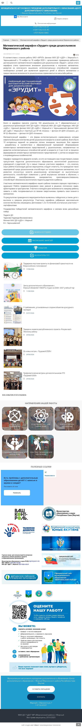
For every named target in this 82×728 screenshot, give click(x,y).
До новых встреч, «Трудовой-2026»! (37, 351)
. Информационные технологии (46, 725)
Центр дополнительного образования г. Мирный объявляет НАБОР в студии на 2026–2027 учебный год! (48, 286)
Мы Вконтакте (22, 17)
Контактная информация (46, 23)
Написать (17, 493)
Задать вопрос (62, 19)
